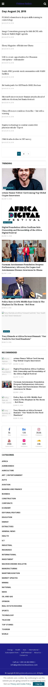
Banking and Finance (12, 297)
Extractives (7, 526)
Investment (7, 559)
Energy (5, 522)
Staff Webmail (26, 652)
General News (8, 531)
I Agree (38, 684)
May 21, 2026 (7, 308)
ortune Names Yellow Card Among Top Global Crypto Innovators (29, 359)
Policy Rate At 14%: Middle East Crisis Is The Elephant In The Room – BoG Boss (29, 399)
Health (7, 260)
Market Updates (10, 578)
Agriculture (8, 470)
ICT (3, 540)
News (4, 592)
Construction (9, 498)
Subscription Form (11, 652)
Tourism (6, 629)
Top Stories (7, 624)
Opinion (5, 601)
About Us (37, 652)
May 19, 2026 (7, 342)
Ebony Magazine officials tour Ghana (17, 45)
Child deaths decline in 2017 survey (16, 139)
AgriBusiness (8, 466)
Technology (8, 615)
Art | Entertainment (12, 475)
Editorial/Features (11, 512)
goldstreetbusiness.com (27, 673)
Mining (5, 582)
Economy (6, 508)
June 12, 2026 (7, 199)
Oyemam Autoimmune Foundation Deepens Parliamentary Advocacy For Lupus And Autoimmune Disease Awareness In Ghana (22, 267)
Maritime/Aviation (11, 573)
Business (6, 494)
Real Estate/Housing (12, 606)
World (5, 634)
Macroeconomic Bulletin (14, 564)
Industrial (7, 545)
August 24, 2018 (8, 23)
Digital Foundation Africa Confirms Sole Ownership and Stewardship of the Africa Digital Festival (22, 230)
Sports (5, 610)
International (9, 554)
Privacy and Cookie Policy (20, 684)
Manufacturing (9, 568)
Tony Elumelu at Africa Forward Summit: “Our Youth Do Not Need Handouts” (28, 412)
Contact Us (24, 655)
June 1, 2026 (7, 273)
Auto (4, 480)
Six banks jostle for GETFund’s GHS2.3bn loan (21, 85)
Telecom (6, 620)
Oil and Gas (7, 596)
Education (7, 517)
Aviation (6, 484)
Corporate (8, 188)
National (8, 222)
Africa (6, 331)
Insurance (7, 550)
